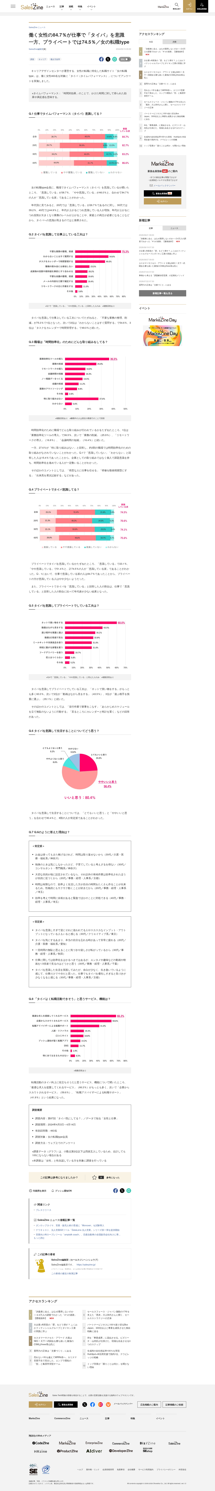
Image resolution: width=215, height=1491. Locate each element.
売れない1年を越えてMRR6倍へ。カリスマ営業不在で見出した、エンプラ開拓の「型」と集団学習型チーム (55, 1360)
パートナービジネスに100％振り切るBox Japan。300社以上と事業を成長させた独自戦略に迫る (108, 1328)
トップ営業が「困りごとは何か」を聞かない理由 (165, 145)
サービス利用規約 (145, 1469)
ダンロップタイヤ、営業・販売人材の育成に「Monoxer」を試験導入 (70, 1225)
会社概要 (131, 1469)
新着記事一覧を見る (163, 293)
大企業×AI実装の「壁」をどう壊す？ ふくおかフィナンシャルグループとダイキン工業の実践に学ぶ (55, 1328)
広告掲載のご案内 (149, 1404)
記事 (62, 6)
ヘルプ (80, 1469)
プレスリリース (43, 1209)
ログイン (164, 201)
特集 (80, 6)
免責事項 (120, 1469)
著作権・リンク (92, 1469)
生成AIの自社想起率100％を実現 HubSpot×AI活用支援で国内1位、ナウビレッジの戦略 (108, 1354)
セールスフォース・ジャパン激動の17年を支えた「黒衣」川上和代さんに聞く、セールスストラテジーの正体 (108, 1315)
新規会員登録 (163, 193)
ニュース (50, 6)
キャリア (42, 59)
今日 (151, 41)
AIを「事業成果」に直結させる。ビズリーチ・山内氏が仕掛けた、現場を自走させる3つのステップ (108, 1341)
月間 (174, 41)
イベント (91, 6)
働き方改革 (55, 59)
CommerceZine (62, 1418)
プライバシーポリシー (166, 1469)
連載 (71, 6)
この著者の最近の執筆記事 (64, 1273)
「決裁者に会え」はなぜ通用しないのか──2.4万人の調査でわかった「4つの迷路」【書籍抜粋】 (55, 1315)
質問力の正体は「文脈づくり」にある (52, 1350)
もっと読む (39, 1237)
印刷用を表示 (39, 1190)
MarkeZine (34, 1418)
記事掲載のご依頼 (174, 1404)
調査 (32, 59)
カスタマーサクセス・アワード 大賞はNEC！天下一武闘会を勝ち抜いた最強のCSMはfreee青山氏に (54, 1341)
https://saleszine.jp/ (86, 1264)
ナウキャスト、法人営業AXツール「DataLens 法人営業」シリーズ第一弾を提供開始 (77, 1229)
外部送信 (182, 1469)
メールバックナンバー (164, 185)
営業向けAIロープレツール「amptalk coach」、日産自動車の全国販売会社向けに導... (78, 1234)
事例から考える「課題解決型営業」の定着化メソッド (161, 275)
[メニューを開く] (13, 6)
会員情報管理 (108, 1469)
